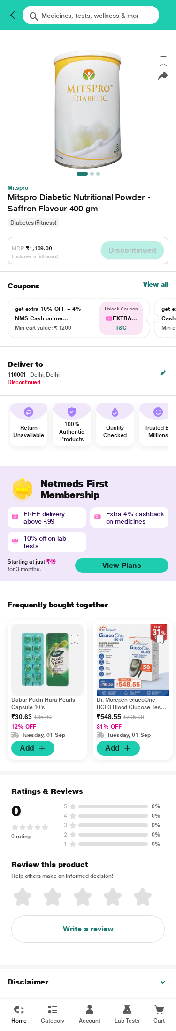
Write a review (88, 928)
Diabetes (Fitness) (33, 222)
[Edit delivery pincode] (162, 373)
